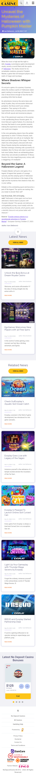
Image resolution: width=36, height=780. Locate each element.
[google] (18, 711)
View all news (18, 242)
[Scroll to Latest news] (18, 232)
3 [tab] (19, 702)
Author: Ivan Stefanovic (10, 225)
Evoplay (8, 64)
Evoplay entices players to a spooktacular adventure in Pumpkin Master (15, 219)
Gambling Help (18, 724)
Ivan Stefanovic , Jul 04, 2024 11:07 (15, 31)
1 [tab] (13, 702)
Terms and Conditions (18, 745)
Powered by (16, 730)
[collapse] (21, 3)
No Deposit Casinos (18, 716)
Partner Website (12, 766)
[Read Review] (27, 686)
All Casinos (18, 720)
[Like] (21, 686)
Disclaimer (18, 739)
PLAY (18, 696)
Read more (8, 295)
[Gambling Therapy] (22, 760)
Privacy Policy (18, 736)
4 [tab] (23, 702)
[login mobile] (27, 3)
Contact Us (18, 742)
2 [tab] (17, 702)
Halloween (7, 69)
